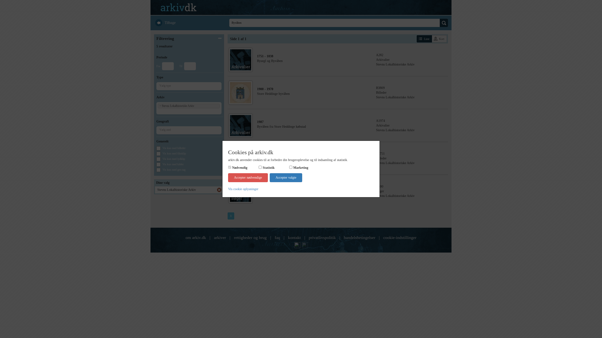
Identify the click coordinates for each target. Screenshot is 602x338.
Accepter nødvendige (248, 177)
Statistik (269, 167)
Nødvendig (239, 167)
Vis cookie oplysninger (243, 189)
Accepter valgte (286, 177)
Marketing (300, 167)
